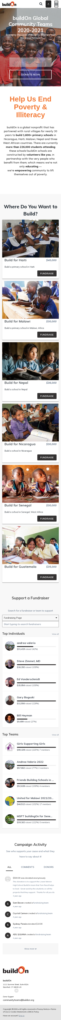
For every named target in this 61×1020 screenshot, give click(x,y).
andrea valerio (26, 643)
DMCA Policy (33, 1012)
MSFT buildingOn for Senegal (35, 816)
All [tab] (9, 867)
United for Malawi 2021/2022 (35, 798)
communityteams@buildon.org (18, 1000)
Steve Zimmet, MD (28, 661)
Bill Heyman (24, 715)
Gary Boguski (25, 697)
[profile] (44, 4)
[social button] (48, 4)
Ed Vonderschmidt (28, 679)
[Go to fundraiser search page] (40, 4)
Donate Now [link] (30, 74)
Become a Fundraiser (30, 62)
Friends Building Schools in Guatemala (35, 780)
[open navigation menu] (56, 4)
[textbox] (30, 624)
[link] (30, 273)
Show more (29, 949)
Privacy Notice (43, 1009)
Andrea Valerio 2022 (30, 762)
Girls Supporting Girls (31, 743)
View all (55, 634)
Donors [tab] (49, 867)
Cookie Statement (18, 1012)
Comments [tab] (27, 867)
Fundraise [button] (47, 273)
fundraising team (41, 903)
